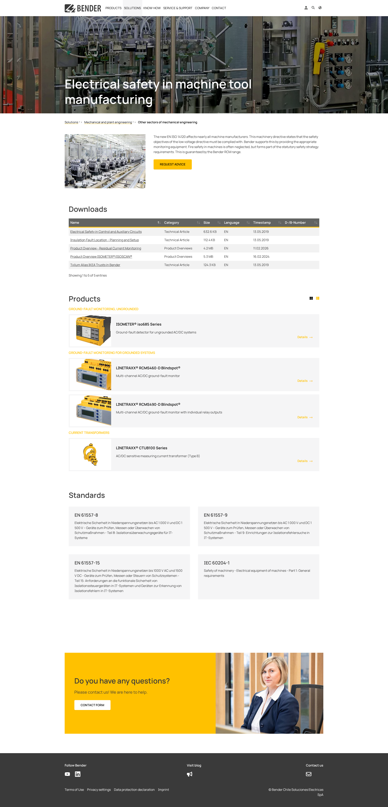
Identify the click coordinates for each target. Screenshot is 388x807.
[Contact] (311, 774)
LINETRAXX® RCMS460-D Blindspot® (148, 367)
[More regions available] (320, 7)
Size (206, 222)
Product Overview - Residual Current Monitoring (105, 248)
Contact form (92, 705)
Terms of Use (74, 789)
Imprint (163, 789)
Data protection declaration (134, 789)
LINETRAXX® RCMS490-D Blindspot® (148, 404)
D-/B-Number (295, 222)
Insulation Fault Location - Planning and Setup (104, 240)
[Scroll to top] (379, 798)
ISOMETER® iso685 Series (138, 324)
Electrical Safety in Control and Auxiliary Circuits (106, 231)
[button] (313, 7)
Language (231, 222)
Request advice (173, 164)
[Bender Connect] (306, 8)
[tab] (312, 298)
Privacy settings (99, 789)
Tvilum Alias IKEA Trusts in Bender (95, 265)
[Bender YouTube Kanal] (70, 774)
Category (171, 222)
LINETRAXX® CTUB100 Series (141, 447)
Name (74, 222)
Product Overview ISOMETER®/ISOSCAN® (101, 256)
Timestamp (262, 222)
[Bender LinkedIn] (80, 774)
